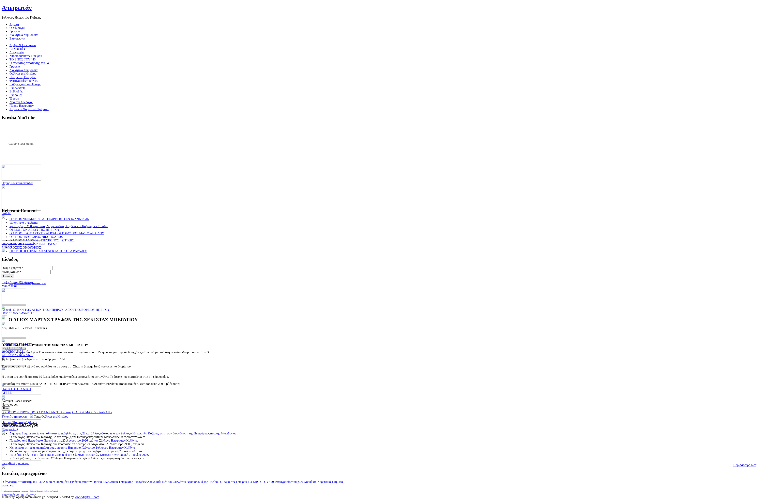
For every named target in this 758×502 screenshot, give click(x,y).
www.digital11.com (87, 497)
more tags (8, 485)
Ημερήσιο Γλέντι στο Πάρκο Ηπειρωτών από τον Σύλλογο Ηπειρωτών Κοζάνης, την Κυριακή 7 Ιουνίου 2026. (79, 454)
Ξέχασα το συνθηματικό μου (27, 283)
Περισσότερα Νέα (744, 465)
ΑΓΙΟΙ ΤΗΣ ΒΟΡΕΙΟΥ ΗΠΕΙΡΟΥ (87, 309)
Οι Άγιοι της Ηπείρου (54, 416)
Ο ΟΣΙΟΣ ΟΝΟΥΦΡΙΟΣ (25, 247)
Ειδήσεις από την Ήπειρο (86, 481)
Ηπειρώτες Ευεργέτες (132, 481)
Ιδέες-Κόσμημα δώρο (15, 463)
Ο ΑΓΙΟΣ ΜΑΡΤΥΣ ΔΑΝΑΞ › (92, 412)
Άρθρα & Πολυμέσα (56, 481)
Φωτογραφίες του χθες (289, 481)
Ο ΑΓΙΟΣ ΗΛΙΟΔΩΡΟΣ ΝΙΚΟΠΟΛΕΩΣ (36, 236)
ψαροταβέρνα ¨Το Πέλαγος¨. (19, 494)
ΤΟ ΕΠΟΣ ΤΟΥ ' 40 (261, 481)
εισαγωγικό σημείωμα (23, 222)
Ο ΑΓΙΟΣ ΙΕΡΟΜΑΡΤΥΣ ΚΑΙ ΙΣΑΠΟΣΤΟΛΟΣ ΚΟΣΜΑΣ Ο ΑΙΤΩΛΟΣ (56, 233)
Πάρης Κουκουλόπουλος (17, 183)
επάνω (67, 412)
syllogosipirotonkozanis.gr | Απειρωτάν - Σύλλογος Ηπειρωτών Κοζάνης (27, 491)
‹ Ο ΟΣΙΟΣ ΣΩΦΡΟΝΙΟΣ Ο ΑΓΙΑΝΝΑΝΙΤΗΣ (32, 412)
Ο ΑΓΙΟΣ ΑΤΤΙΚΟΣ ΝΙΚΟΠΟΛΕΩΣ (33, 244)
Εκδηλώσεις (110, 481)
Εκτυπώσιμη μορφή (14, 416)
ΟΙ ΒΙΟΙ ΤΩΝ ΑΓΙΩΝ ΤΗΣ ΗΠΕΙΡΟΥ (34, 229)
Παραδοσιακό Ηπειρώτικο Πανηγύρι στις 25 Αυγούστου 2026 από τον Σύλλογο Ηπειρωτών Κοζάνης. (73, 440)
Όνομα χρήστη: (12, 267)
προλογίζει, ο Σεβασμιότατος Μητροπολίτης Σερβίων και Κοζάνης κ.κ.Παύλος (58, 226)
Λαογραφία (154, 481)
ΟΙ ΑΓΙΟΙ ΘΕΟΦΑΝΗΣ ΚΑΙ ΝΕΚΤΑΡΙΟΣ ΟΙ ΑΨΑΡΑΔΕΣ (48, 251)
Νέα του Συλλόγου (174, 481)
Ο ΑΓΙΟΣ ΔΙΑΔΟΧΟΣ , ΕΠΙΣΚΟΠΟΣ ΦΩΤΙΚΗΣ (41, 240)
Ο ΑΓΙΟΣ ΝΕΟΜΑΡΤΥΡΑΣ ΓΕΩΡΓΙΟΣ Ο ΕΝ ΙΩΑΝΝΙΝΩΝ (49, 219)
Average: (8, 400)
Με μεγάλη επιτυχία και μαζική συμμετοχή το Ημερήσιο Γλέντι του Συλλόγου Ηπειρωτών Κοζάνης (72, 447)
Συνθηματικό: (11, 272)
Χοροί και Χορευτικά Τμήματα (323, 481)
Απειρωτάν (17, 7)
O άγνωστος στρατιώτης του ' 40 (22, 481)
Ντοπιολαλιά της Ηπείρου (203, 481)
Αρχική (6, 309)
